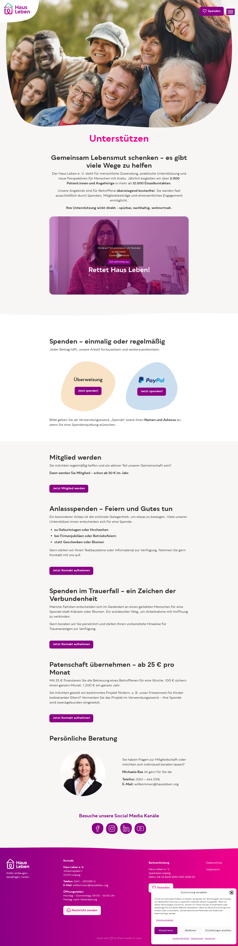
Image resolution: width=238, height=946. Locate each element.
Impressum (210, 938)
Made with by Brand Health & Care (119, 938)
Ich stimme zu (119, 261)
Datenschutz (197, 938)
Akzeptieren (166, 931)
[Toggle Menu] (230, 11)
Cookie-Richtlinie (180, 938)
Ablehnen (190, 931)
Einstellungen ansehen (218, 931)
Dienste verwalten (164, 920)
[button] (231, 892)
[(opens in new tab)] (97, 828)
